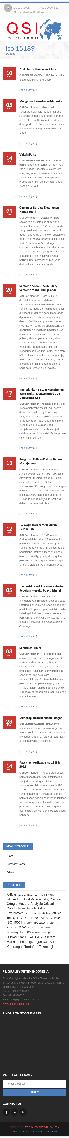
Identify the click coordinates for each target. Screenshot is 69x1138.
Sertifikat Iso (36, 937)
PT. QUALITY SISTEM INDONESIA (42, 1127)
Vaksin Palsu (27, 154)
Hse (26, 913)
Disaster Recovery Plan (30, 895)
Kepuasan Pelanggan (41, 932)
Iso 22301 (51, 923)
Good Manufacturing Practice (42, 899)
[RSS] (23, 1112)
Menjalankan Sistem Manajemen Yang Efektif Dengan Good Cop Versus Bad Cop (41, 393)
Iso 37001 (33, 927)
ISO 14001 (24, 917)
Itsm (22, 931)
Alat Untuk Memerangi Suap (38, 69)
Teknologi (46, 946)
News (10, 856)
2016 (14, 1131)
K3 (29, 932)
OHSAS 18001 (16, 937)
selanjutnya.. (28, 90)
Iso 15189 (41, 917)
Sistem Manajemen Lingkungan (31, 939)
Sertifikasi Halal (30, 647)
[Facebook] (6, 1112)
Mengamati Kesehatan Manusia (40, 101)
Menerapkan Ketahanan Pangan (40, 718)
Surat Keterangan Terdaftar (32, 944)
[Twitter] (14, 1112)
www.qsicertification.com (17, 1003)
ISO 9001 (45, 927)
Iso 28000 (20, 927)
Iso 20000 (28, 923)
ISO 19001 (14, 922)
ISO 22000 (39, 922)
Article (10, 872)
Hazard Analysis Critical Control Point (30, 905)
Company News (16, 864)
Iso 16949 (55, 918)
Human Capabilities (39, 913)
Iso (54, 912)
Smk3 (45, 942)
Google (12, 903)
